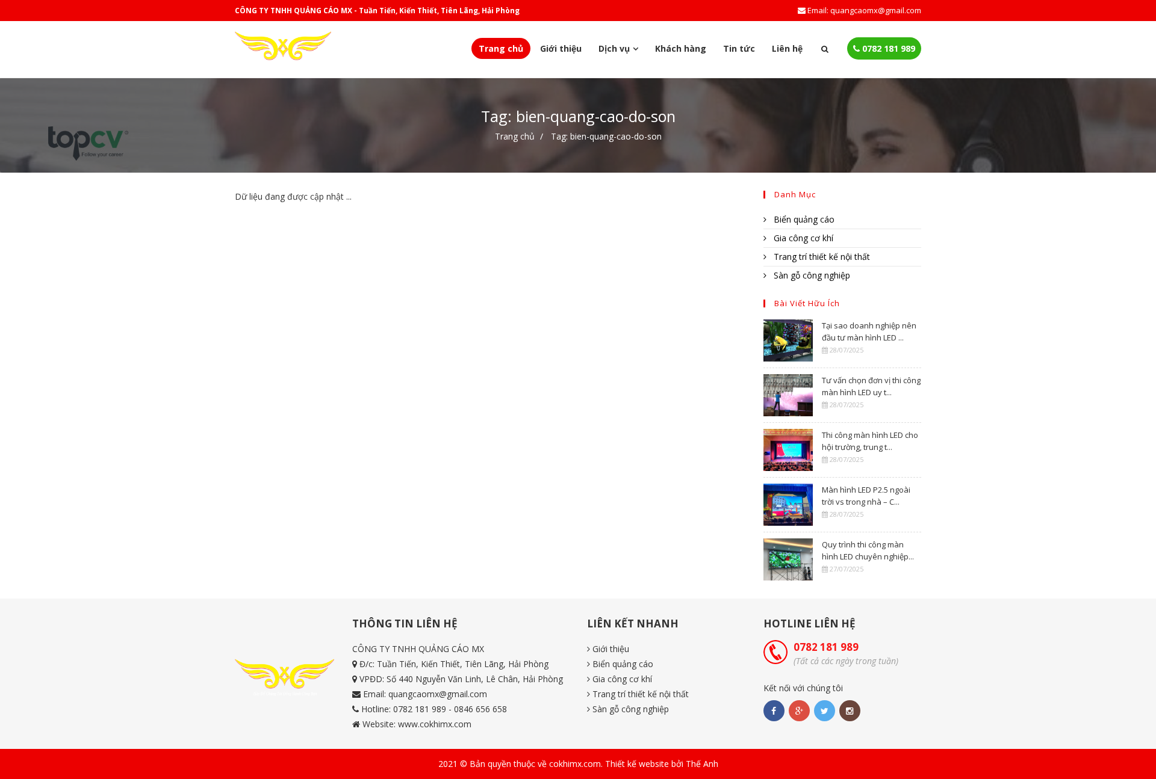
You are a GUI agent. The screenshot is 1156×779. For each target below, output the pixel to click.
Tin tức (739, 48)
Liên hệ (787, 48)
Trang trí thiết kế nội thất (820, 256)
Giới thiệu (561, 48)
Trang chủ (501, 48)
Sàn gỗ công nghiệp (810, 275)
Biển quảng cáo (802, 219)
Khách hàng (680, 48)
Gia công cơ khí (802, 238)
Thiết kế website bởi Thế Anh (661, 763)
